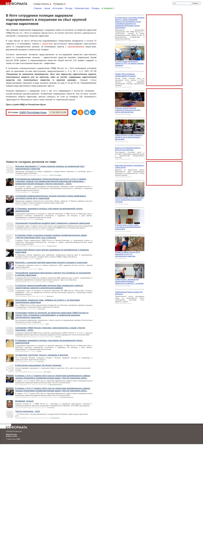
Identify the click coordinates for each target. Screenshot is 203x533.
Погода (68, 8)
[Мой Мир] (93, 112)
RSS (18, 439)
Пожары (95, 8)
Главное (38, 8)
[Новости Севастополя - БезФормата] (14, 3)
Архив (47, 8)
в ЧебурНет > (108, 8)
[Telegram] (87, 112)
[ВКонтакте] (74, 112)
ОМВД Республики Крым (32, 112)
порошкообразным (75, 47)
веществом (47, 44)
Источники (58, 8)
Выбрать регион (11, 436)
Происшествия (82, 8)
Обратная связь (11, 434)
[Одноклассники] (80, 112)
